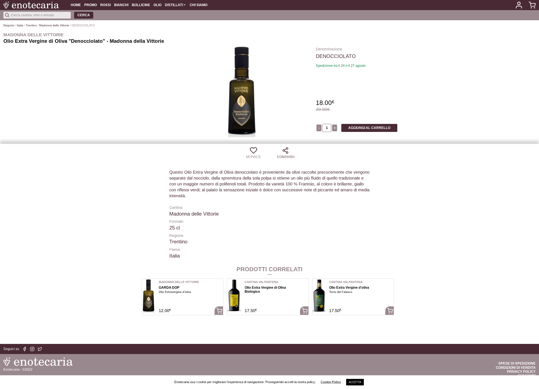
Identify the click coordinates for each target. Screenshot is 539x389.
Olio (157, 5)
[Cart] (531, 5)
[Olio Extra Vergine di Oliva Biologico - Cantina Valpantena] (234, 295)
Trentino (31, 25)
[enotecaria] (37, 5)
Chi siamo (198, 5)
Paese (174, 249)
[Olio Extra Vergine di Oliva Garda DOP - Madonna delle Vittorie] (148, 295)
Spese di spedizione (517, 363)
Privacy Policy (521, 371)
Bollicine (141, 5)
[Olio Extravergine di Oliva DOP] (319, 295)
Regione (176, 235)
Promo (90, 5)
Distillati (174, 5)
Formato (176, 221)
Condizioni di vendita (516, 367)
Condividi (285, 157)
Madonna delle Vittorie (54, 25)
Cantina (175, 207)
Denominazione (329, 49)
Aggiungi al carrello (369, 128)
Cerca (83, 15)
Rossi (105, 5)
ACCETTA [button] (355, 382)
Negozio (8, 25)
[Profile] (518, 5)
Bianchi (121, 5)
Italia (20, 25)
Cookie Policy (331, 382)
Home (76, 5)
